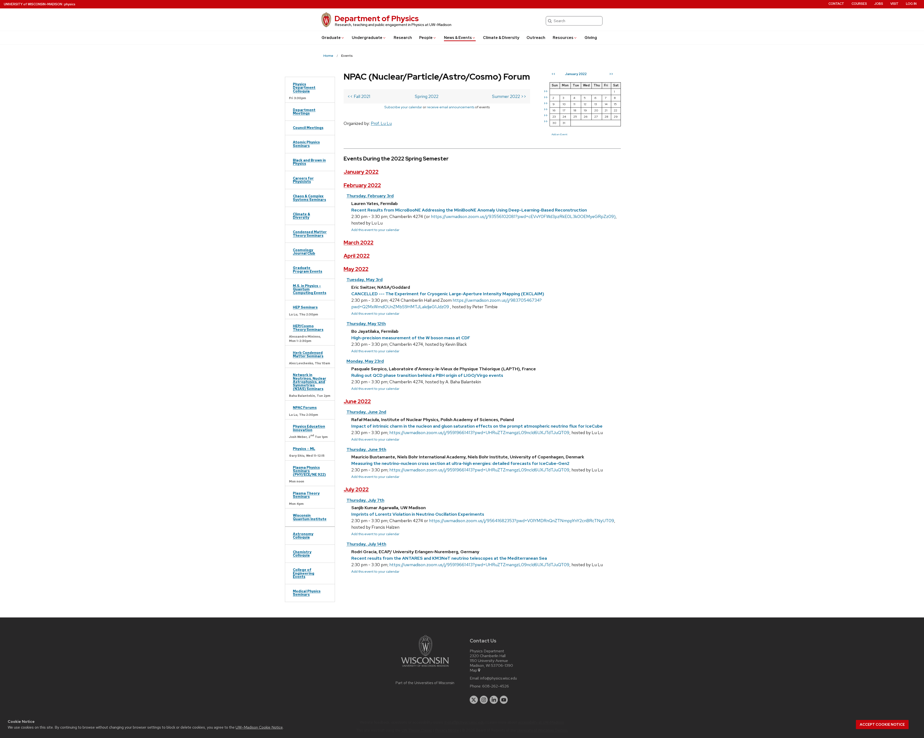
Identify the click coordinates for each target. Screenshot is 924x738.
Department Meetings (304, 112)
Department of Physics (376, 18)
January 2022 (361, 171)
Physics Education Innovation (309, 428)
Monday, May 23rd (365, 361)
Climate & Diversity (501, 37)
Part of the (425, 682)
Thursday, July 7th (365, 500)
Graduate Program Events (307, 269)
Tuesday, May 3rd (364, 279)
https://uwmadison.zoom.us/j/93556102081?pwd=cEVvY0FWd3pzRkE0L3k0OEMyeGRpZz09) (523, 216)
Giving (590, 37)
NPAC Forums (305, 407)
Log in (911, 4)
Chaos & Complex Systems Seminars (309, 198)
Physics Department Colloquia (304, 87)
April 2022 (357, 255)
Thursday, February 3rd (370, 196)
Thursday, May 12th (366, 323)
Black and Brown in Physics (309, 162)
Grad (331, 37)
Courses (859, 4)
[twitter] (474, 700)
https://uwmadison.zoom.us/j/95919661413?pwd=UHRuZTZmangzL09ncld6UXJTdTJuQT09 (479, 432)
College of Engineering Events (303, 573)
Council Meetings (308, 127)
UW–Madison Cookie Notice (259, 727)
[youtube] (504, 700)
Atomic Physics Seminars (306, 144)
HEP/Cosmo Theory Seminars (308, 328)
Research (403, 37)
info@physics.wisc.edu (498, 678)
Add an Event (559, 134)
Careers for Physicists (303, 180)
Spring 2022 (426, 96)
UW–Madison (33, 4)
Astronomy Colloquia (303, 535)
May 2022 (356, 269)
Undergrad (367, 37)
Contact (836, 4)
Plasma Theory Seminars (306, 495)
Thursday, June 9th (366, 449)
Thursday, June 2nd (366, 412)
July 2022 (356, 489)
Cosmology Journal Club (304, 252)
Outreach (535, 37)
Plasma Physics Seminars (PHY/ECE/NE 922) (309, 471)
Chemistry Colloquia (302, 554)
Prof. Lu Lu (381, 123)
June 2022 (357, 401)
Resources (563, 37)
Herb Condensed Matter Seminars (308, 354)
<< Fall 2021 (358, 96)
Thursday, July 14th (366, 544)
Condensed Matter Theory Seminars (310, 233)
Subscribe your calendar (403, 107)
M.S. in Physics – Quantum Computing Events (309, 289)
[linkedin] (494, 700)
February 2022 (362, 185)
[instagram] (484, 700)
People (426, 37)
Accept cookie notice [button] (882, 724)
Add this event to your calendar (375, 229)
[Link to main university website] (425, 667)
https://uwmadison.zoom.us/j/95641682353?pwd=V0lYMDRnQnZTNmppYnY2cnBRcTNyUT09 (521, 520)
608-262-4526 (495, 686)
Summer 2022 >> (509, 96)
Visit (894, 4)
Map (473, 670)
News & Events (458, 37)
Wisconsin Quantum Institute (310, 517)
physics (69, 4)
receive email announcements (450, 107)
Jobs (878, 4)
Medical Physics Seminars (307, 593)
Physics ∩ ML (304, 448)
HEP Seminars (305, 307)
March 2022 (358, 242)
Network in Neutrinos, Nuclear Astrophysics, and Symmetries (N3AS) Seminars (309, 381)
